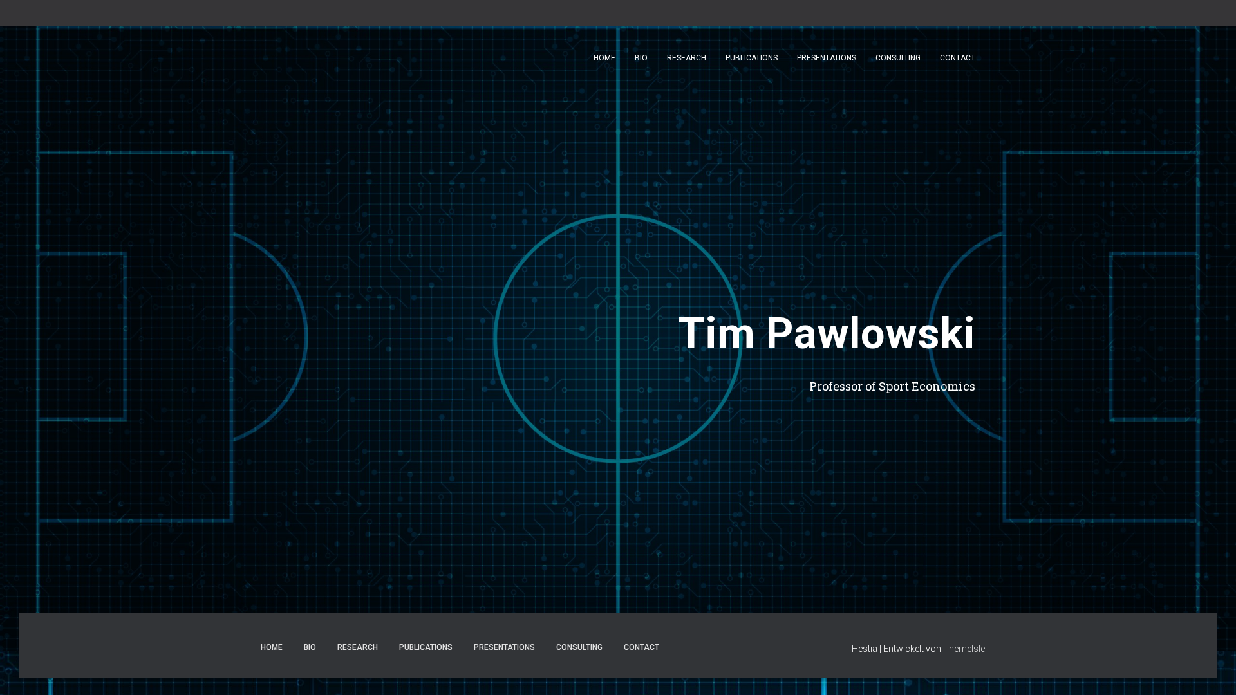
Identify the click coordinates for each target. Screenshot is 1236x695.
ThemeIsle (964, 649)
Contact (957, 57)
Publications (752, 57)
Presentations (826, 57)
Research (686, 57)
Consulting (898, 57)
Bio (641, 57)
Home (604, 57)
